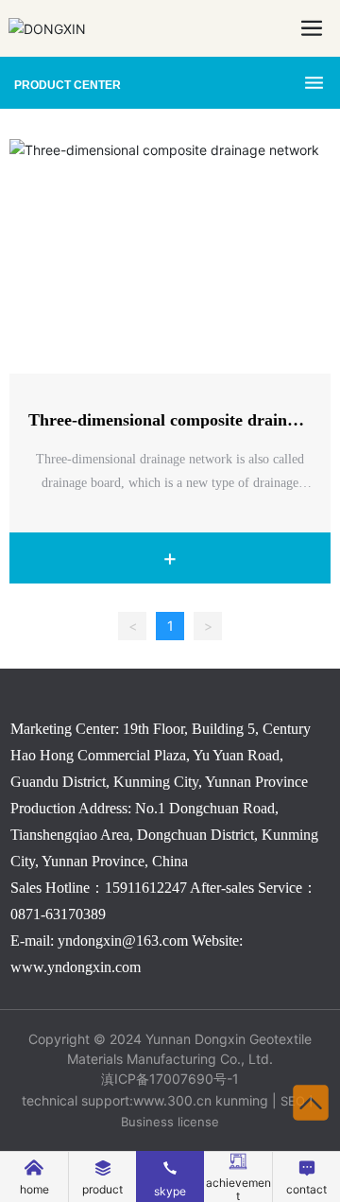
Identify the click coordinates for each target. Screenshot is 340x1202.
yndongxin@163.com (123, 940)
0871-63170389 (58, 914)
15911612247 (146, 888)
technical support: (77, 1100)
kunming (241, 1100)
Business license (170, 1121)
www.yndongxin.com (75, 967)
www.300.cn (172, 1100)
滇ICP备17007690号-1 (170, 1079)
